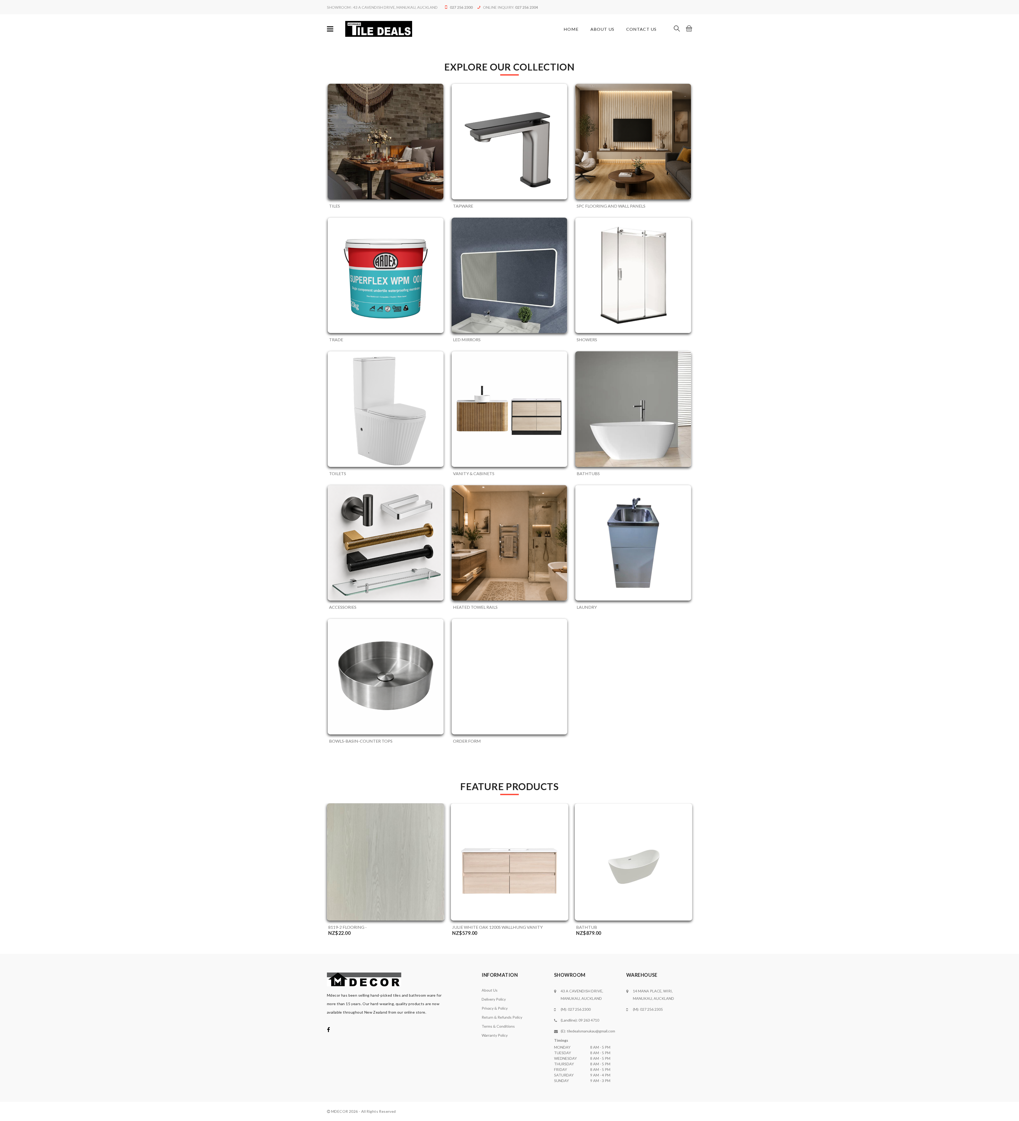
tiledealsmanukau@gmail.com (591, 1031)
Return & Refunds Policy (502, 1017)
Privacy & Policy (495, 1008)
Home (571, 29)
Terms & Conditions (498, 1026)
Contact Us (641, 29)
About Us (602, 29)
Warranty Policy (495, 1035)
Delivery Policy (494, 999)
